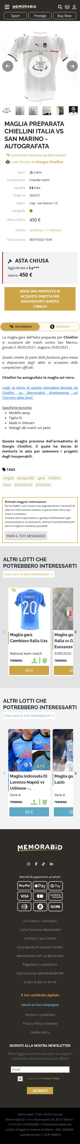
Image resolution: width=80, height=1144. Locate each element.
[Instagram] (28, 863)
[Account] (74, 7)
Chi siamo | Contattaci (40, 921)
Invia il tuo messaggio (26, 536)
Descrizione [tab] (23, 326)
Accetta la (44, 1078)
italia (7, 484)
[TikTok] (43, 863)
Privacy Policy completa (40, 1023)
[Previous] (4, 632)
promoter (43, 484)
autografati (25, 478)
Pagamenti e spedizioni (40, 964)
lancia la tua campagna (40, 1005)
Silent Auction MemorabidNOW (40, 973)
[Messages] (67, 7)
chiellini (54, 478)
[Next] (75, 632)
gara (41, 478)
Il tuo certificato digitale (40, 995)
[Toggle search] (60, 7)
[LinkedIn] (51, 863)
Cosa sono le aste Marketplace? (28, 716)
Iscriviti (40, 1090)
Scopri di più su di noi (40, 982)
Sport (15, 15)
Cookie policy (40, 1032)
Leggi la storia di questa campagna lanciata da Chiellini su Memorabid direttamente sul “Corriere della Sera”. (40, 392)
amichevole (23, 484)
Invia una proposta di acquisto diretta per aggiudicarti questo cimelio (40, 299)
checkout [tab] (63, 326)
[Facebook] (36, 863)
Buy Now (65, 15)
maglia (8, 478)
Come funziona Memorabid (40, 929)
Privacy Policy (51, 1078)
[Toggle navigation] (7, 7)
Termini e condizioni (40, 1015)
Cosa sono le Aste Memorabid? (27, 574)
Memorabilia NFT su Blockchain (40, 956)
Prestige (40, 15)
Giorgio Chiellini (49, 162)
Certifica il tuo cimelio (40, 938)
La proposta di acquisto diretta (40, 947)
